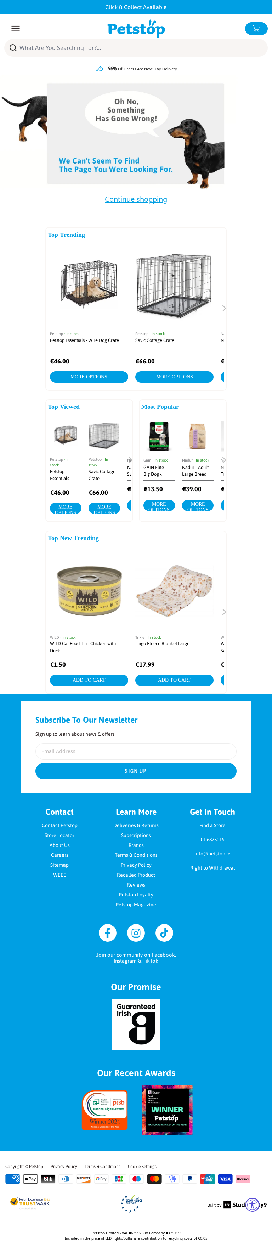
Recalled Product (136, 875)
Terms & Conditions (136, 855)
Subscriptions (136, 835)
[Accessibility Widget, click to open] (252, 1205)
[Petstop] (136, 28)
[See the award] (104, 1109)
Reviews (136, 885)
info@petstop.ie (212, 853)
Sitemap (59, 865)
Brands (136, 845)
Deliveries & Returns (136, 825)
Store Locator (59, 835)
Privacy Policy (136, 865)
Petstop (36, 1166)
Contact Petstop (60, 825)
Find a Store (212, 825)
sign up (136, 771)
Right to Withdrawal (212, 868)
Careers (59, 855)
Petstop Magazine (136, 904)
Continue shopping (136, 199)
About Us (60, 845)
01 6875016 (212, 839)
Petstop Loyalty (136, 895)
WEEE (59, 875)
